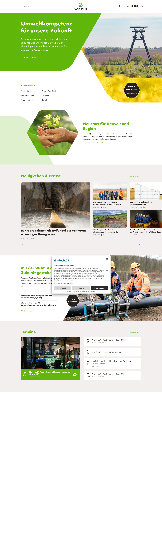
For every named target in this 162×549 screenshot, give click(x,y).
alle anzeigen (134, 176)
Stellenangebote (27, 96)
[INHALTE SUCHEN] (142, 6)
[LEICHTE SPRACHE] (119, 6)
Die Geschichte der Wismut (93, 143)
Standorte (45, 96)
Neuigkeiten (25, 91)
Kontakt (44, 100)
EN (127, 6)
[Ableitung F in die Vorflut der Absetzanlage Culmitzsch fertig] (110, 219)
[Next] (140, 246)
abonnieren (131, 94)
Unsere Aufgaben (48, 91)
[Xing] (135, 6)
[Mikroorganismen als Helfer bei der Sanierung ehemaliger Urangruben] (55, 205)
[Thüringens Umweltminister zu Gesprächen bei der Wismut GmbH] (110, 191)
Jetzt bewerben (72, 301)
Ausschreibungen (27, 100)
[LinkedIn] (132, 6)
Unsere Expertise (30, 57)
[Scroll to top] (157, 544)
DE (124, 6)
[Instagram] (137, 6)
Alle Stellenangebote (28, 311)
